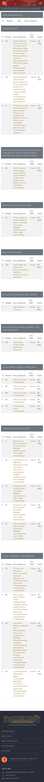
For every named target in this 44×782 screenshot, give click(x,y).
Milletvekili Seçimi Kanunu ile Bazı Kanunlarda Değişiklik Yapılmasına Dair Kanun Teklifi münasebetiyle (19, 531)
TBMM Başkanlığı (7, 731)
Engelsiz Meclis (7, 746)
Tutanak (33, 41)
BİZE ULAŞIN (6, 768)
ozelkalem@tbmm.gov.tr (12, 778)
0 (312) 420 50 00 (10, 775)
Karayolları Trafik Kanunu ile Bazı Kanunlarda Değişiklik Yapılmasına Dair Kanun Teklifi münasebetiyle (19, 493)
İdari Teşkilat (6, 736)
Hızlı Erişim (5, 751)
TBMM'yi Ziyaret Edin (9, 741)
